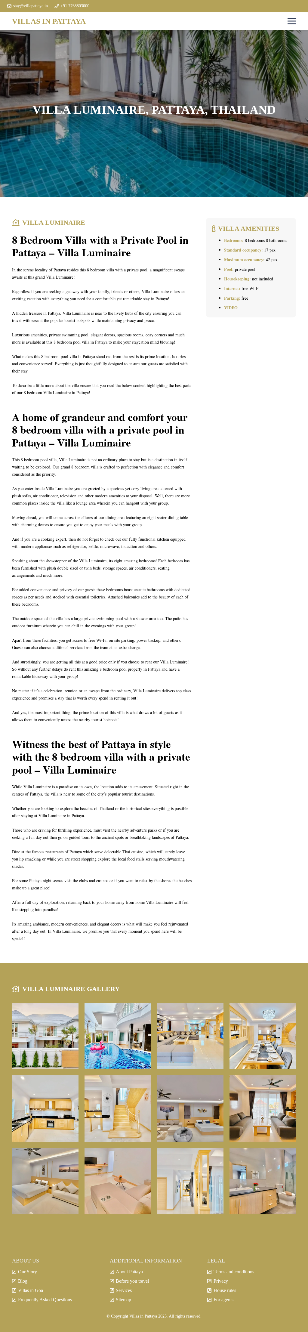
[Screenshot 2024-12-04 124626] (190, 1181)
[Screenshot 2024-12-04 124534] (45, 1181)
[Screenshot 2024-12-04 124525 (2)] (190, 1036)
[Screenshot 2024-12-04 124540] (190, 1108)
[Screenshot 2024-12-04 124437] (45, 1036)
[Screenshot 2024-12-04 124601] (118, 1181)
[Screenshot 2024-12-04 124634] (118, 1108)
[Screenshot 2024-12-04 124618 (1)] (262, 1181)
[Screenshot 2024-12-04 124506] (118, 1036)
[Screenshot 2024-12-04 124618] (262, 1108)
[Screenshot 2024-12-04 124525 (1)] (262, 1036)
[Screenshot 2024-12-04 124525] (45, 1108)
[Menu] (292, 21)
